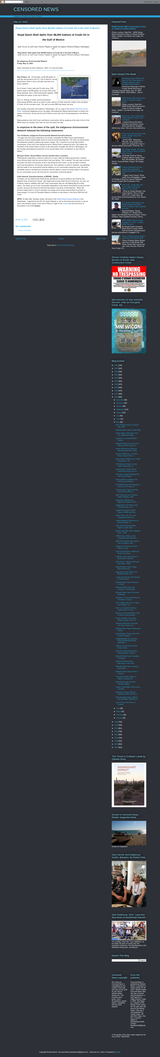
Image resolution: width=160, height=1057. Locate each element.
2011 (116, 735)
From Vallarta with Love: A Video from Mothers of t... (127, 604)
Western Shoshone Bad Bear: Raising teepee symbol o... (126, 652)
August (119, 413)
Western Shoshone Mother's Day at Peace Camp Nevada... (128, 614)
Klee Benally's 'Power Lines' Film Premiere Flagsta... (128, 635)
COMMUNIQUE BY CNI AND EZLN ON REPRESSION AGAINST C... (126, 641)
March (118, 711)
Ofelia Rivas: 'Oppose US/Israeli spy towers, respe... (127, 563)
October (119, 406)
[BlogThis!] (36, 219)
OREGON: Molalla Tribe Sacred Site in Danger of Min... (127, 542)
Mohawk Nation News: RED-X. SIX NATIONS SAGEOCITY (127, 698)
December (120, 400)
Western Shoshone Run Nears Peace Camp (127, 647)
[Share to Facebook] (41, 219)
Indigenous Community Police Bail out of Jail (126, 547)
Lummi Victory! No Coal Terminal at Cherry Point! (128, 578)
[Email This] (34, 219)
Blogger (117, 1052)
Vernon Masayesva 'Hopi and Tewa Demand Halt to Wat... (127, 450)
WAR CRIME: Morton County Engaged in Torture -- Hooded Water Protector (132, 222)
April (118, 708)
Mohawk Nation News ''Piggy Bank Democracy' (126, 568)
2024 (116, 372)
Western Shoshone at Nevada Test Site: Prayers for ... (126, 624)
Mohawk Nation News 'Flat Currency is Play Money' (125, 588)
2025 (116, 368)
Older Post (101, 239)
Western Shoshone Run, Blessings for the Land (125, 662)
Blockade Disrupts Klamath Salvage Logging (126, 683)
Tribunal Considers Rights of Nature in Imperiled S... (126, 678)
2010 (116, 738)
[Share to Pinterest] (43, 219)
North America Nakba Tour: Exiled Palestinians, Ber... (128, 460)
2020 (116, 384)
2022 (116, 378)
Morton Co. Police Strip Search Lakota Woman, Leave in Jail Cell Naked (133, 118)
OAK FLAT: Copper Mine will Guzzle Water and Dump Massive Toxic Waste (132, 187)
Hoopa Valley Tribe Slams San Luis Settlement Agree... (127, 434)
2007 (116, 747)
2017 (116, 394)
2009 (116, 741)
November (120, 403)
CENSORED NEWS (36, 9)
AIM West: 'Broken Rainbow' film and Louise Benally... (127, 475)
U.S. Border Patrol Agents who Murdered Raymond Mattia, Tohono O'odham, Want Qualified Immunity (134, 206)
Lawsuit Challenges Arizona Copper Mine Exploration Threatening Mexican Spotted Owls (132, 170)
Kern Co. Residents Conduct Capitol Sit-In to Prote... (126, 609)
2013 (116, 728)
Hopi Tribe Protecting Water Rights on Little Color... (126, 527)
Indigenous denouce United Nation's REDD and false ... (127, 511)
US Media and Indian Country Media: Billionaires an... (126, 465)
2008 (116, 744)
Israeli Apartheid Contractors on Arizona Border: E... (127, 521)
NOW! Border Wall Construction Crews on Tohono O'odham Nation (129, 27)
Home (61, 239)
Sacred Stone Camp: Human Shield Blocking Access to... (127, 470)
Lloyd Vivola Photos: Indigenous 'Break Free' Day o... (127, 552)
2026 (116, 365)
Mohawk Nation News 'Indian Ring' (128, 430)
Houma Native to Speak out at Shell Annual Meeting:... (127, 480)
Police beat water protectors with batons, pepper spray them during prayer (134, 135)
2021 (116, 381)
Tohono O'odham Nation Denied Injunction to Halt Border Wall (133, 237)
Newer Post (21, 239)
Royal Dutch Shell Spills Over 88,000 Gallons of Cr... (126, 573)
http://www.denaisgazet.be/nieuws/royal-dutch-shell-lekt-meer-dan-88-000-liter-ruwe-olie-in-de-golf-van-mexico (45, 70)
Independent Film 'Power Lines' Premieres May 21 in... (127, 506)
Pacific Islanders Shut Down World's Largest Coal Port (126, 619)
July (118, 416)
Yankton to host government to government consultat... (127, 558)
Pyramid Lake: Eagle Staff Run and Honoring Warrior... (127, 491)
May (118, 422)
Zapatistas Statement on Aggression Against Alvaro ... (127, 501)
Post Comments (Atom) (65, 245)
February (119, 715)
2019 (116, 387)
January (119, 718)
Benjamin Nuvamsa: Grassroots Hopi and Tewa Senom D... (127, 444)
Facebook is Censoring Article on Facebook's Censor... (128, 599)
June (118, 419)
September (120, 409)
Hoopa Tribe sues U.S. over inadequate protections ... (126, 516)
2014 (116, 725)
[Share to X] (38, 219)
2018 (116, 391)
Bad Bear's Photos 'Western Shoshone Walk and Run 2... (127, 693)
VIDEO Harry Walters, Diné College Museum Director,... (127, 537)
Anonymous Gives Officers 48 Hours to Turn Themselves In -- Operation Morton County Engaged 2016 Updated (133, 81)
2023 (116, 375)
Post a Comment (25, 230)
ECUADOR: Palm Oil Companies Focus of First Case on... (128, 486)
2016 (116, 397)
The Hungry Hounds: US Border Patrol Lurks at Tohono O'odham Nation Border (133, 151)
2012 (116, 731)
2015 (116, 722)
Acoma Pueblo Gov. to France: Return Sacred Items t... (127, 455)
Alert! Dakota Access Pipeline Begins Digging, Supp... (126, 496)
